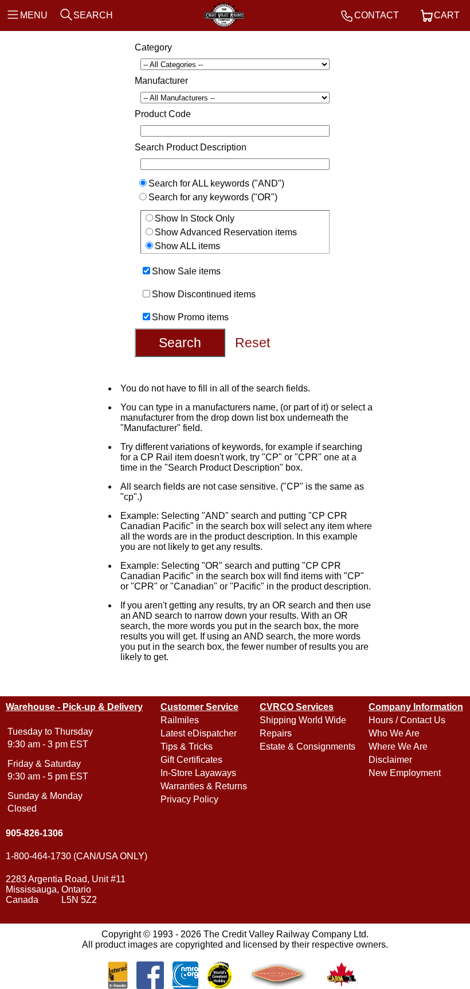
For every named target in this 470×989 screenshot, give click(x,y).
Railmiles (179, 720)
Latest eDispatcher (198, 733)
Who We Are (394, 733)
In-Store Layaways (198, 773)
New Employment (405, 773)
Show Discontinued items (204, 294)
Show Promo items (190, 317)
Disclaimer (390, 760)
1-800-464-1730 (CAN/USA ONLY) (76, 856)
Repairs (276, 733)
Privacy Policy (189, 799)
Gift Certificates (191, 760)
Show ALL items (187, 246)
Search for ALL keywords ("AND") (216, 183)
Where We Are (398, 746)
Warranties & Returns (203, 786)
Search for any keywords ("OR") (212, 197)
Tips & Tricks (186, 746)
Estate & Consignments (307, 746)
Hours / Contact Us (407, 720)
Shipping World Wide (303, 720)
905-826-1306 (34, 833)
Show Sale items (186, 271)
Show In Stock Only (194, 218)
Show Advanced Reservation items (226, 232)
